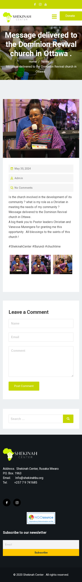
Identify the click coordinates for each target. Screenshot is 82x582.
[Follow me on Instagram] (40, 4)
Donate (70, 16)
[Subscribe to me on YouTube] (45, 4)
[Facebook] (6, 502)
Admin (18, 178)
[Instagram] (17, 502)
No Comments (23, 187)
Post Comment (24, 386)
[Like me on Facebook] (35, 4)
